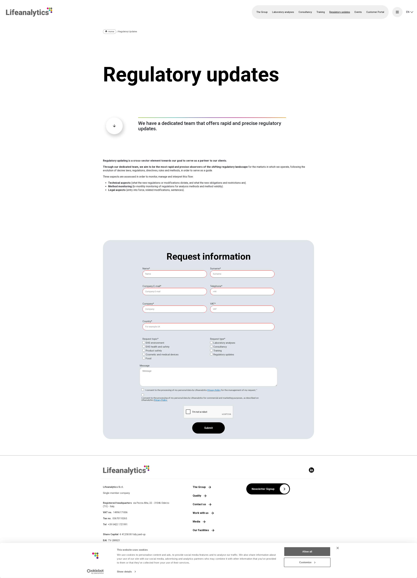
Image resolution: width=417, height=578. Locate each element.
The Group (199, 487)
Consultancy (220, 346)
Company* (148, 303)
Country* (147, 321)
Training (217, 350)
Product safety (154, 350)
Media (196, 521)
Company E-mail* (152, 286)
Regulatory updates (339, 12)
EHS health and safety (157, 346)
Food (148, 358)
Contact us (199, 504)
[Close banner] (338, 548)
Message (145, 365)
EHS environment (155, 342)
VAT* (213, 303)
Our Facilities (201, 530)
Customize (305, 562)
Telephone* (216, 286)
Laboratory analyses (224, 342)
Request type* (217, 338)
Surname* (215, 268)
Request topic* (150, 338)
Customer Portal (375, 12)
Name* (146, 268)
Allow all (307, 551)
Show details (124, 571)
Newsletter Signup (263, 489)
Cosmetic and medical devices (162, 354)
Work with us (200, 512)
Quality (197, 495)
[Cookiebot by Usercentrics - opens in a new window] (95, 571)
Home (111, 31)
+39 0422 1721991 (118, 524)
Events (358, 12)
